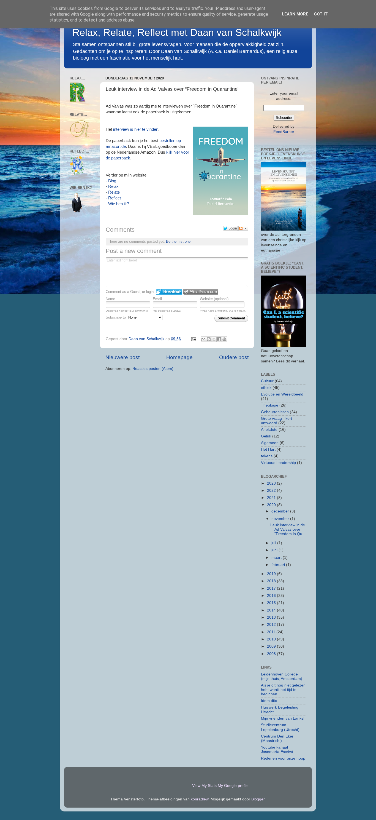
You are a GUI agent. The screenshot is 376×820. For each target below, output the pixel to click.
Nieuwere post (122, 357)
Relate (114, 192)
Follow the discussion (243, 228)
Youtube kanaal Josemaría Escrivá (277, 749)
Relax (113, 186)
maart (277, 557)
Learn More (295, 14)
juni (275, 550)
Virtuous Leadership (278, 463)
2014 (272, 610)
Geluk (266, 436)
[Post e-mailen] (193, 339)
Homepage (179, 357)
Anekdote (269, 430)
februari (278, 565)
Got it (321, 14)
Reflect (114, 198)
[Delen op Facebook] (219, 339)
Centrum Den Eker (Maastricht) (277, 738)
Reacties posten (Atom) (152, 369)
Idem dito (269, 701)
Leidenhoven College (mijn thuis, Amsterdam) (281, 676)
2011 (271, 632)
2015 (272, 603)
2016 (272, 596)
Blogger (258, 799)
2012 (272, 625)
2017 (272, 588)
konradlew (199, 799)
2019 (272, 574)
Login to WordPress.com (200, 292)
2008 (272, 654)
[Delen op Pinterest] (224, 339)
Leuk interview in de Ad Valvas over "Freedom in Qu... (288, 529)
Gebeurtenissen (275, 412)
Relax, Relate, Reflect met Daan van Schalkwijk (177, 32)
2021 (272, 498)
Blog (112, 181)
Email (157, 299)
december (280, 511)
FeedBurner (283, 132)
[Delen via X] (214, 339)
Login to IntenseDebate (169, 292)
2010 (272, 639)
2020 (272, 505)
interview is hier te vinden (135, 129)
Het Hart (268, 449)
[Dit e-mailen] (203, 339)
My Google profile (233, 786)
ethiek (266, 388)
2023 (272, 483)
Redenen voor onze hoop (283, 758)
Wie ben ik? (118, 204)
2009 (272, 646)
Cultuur (267, 381)
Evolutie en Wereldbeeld (282, 394)
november (280, 519)
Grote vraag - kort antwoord (276, 420)
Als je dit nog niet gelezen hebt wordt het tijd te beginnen (283, 689)
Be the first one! (179, 241)
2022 (272, 490)
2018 (272, 581)
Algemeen (270, 443)
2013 (272, 617)
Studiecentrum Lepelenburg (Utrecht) (280, 727)
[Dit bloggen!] (208, 339)
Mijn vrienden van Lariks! (282, 718)
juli (274, 543)
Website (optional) (214, 299)
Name (110, 299)
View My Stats (204, 786)
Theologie (269, 405)
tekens (267, 456)
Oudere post (234, 357)
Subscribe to (116, 317)
